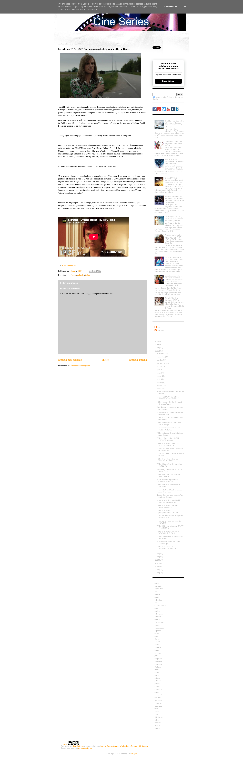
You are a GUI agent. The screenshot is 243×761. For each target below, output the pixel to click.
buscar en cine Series (164, 97)
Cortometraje (159, 622)
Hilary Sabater (78, 746)
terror (156, 709)
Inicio (62, 36)
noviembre (161, 357)
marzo (159, 382)
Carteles (90, 36)
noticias (157, 678)
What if (126, 36)
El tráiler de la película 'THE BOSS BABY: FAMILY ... (169, 429)
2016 (157, 566)
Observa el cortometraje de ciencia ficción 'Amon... (169, 470)
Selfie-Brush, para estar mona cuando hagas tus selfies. (174, 143)
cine (68, 275)
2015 (157, 570)
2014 (157, 573)
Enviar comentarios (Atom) (80, 366)
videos (157, 720)
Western (158, 723)
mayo (159, 376)
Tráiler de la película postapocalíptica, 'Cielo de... (168, 512)
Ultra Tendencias (69, 265)
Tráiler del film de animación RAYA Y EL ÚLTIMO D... (170, 527)
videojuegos (159, 717)
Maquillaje (158, 661)
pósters (157, 684)
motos (157, 672)
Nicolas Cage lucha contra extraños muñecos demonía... (170, 496)
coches (157, 611)
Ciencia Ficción (160, 606)
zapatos (157, 728)
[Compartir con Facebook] (97, 271)
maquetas (158, 659)
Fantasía (158, 647)
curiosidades (159, 628)
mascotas (158, 664)
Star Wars (158, 700)
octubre (160, 360)
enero (159, 389)
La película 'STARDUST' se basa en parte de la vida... (170, 491)
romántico (158, 689)
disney (157, 636)
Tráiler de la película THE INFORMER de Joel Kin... (167, 548)
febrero (160, 386)
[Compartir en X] (95, 271)
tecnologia (158, 703)
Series (113, 36)
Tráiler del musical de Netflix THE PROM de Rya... (169, 424)
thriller (157, 711)
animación (158, 586)
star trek (158, 698)
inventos (158, 653)
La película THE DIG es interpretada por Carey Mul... (170, 413)
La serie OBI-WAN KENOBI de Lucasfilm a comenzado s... (168, 398)
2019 (157, 557)
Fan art (157, 642)
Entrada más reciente (70, 359)
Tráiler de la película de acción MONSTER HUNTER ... (168, 444)
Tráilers (138, 36)
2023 (157, 344)
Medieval (158, 667)
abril (159, 379)
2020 (157, 554)
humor (157, 650)
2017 (157, 563)
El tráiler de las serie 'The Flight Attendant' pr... (168, 543)
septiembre (161, 363)
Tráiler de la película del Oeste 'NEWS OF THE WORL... (168, 532)
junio (159, 373)
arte (156, 592)
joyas (156, 656)
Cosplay (168, 36)
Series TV (158, 695)
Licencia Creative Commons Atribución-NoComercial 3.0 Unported (124, 746)
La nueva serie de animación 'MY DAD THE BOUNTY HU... (169, 501)
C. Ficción (153, 36)
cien (156, 603)
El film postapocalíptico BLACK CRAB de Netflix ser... (168, 481)
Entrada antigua (138, 359)
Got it (182, 6)
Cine (102, 36)
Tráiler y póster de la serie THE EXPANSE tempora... (168, 439)
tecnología (158, 706)
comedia (158, 617)
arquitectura (159, 589)
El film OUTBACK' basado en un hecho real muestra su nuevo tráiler (174, 180)
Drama (73, 275)
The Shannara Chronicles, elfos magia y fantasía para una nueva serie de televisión (174, 124)
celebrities (158, 600)
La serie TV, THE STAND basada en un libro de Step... (170, 450)
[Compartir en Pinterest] (99, 271)
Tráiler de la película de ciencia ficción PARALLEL (168, 506)
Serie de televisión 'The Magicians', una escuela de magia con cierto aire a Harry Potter (174, 199)
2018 (157, 560)
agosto (160, 366)
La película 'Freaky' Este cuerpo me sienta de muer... (170, 517)
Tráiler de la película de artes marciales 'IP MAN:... (167, 460)
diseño (157, 633)
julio (159, 370)
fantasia (157, 645)
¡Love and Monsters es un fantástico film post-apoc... (170, 537)
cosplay (157, 625)
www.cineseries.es (85, 748)
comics (157, 619)
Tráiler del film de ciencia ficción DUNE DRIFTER (168, 475)
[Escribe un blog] (92, 271)
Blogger (134, 754)
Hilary (159, 327)
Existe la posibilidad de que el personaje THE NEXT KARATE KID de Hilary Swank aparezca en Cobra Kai (174, 239)
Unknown (160, 330)
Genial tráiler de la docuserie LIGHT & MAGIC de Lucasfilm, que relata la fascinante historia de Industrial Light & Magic (174, 303)
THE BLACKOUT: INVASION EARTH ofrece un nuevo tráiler (174, 162)
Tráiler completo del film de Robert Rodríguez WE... (169, 403)
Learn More (170, 6)
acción (157, 583)
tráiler (87, 275)
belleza (157, 594)
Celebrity (75, 36)
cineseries (64, 744)
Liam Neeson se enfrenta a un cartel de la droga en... (170, 408)
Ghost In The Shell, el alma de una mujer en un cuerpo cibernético (174, 259)
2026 (157, 341)
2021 (157, 351)
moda (157, 670)
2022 (157, 348)
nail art (157, 675)
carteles (157, 597)
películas (80, 275)
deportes (158, 631)
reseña (157, 686)
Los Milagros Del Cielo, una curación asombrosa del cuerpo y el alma (174, 219)
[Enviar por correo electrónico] (90, 271)
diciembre (161, 354)
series (157, 692)
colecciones (159, 614)
